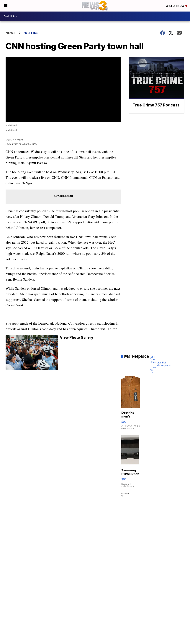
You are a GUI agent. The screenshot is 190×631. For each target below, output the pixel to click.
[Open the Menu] (6, 6)
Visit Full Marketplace (164, 364)
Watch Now (175, 6)
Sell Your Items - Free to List (153, 365)
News (11, 33)
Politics (31, 33)
